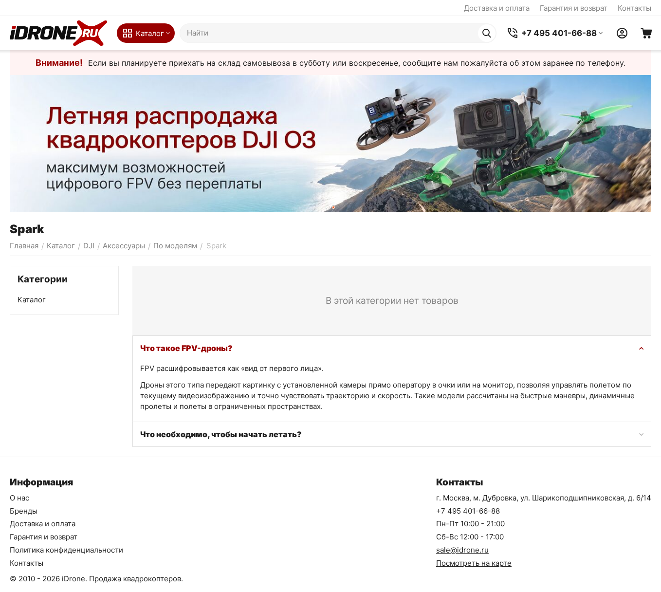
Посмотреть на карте (474, 563)
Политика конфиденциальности (66, 550)
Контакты (634, 8)
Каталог (32, 299)
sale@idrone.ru (462, 550)
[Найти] (487, 33)
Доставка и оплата (497, 8)
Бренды (23, 511)
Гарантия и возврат (573, 8)
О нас (19, 497)
